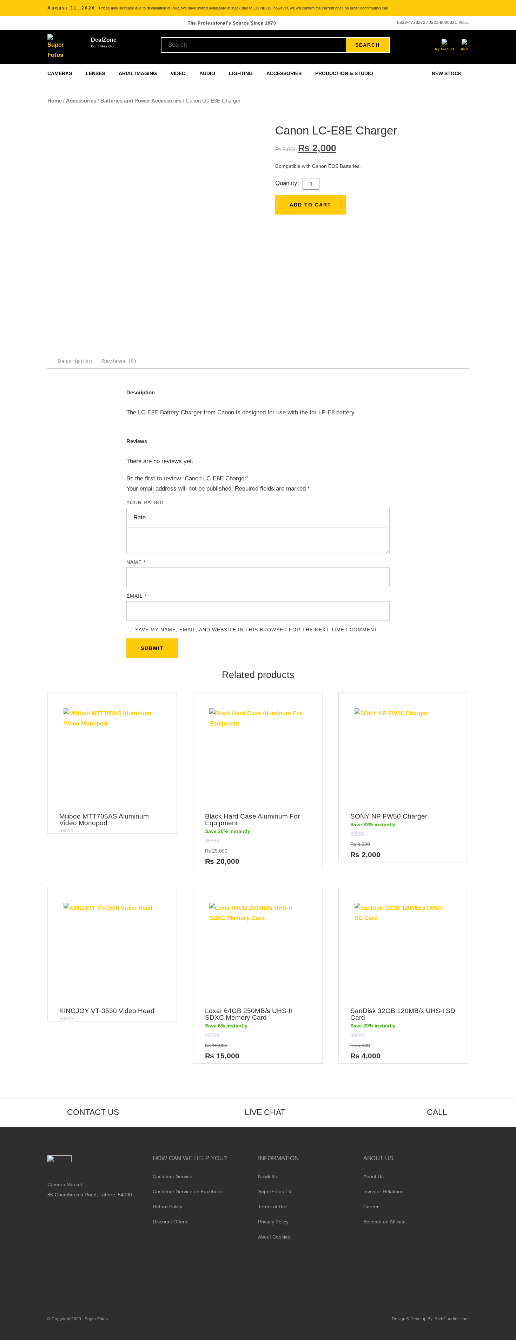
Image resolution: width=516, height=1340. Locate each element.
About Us (373, 1176)
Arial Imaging (138, 73)
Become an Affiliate (384, 1221)
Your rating (145, 502)
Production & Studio (345, 73)
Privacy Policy (273, 1221)
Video (179, 73)
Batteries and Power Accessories (140, 101)
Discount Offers (170, 1221)
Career (371, 1206)
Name (136, 562)
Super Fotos (96, 1318)
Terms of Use (272, 1206)
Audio (208, 73)
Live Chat (265, 1112)
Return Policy (167, 1206)
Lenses (96, 73)
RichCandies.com (452, 1318)
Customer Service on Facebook (188, 1191)
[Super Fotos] (56, 47)
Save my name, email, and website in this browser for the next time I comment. (257, 629)
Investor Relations (383, 1191)
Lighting (241, 73)
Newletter (268, 1176)
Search (367, 45)
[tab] (75, 361)
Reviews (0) (119, 361)
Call (437, 1112)
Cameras (60, 73)
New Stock (447, 73)
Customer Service (172, 1176)
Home (54, 101)
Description (75, 361)
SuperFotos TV (275, 1191)
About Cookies (274, 1237)
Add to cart (310, 205)
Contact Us (93, 1112)
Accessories (284, 73)
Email (136, 596)
